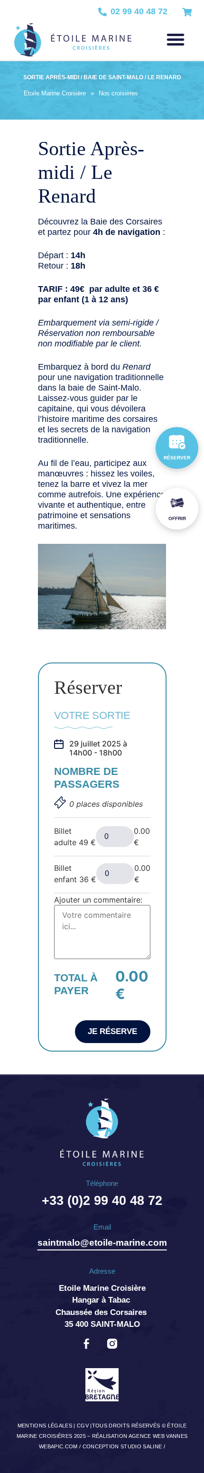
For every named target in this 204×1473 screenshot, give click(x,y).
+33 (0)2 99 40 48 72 (102, 1200)
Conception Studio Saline (122, 1446)
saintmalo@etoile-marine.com (102, 1243)
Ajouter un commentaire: (98, 900)
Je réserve (112, 1031)
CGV (83, 1425)
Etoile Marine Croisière (55, 93)
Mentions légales (45, 1425)
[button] (175, 39)
